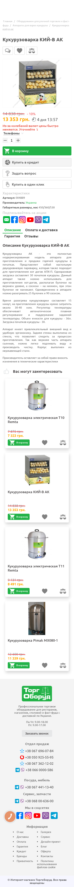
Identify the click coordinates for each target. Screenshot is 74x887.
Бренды (22, 856)
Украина (31, 202)
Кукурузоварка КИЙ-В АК (28, 492)
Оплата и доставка (41, 230)
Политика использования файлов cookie (47, 864)
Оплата (21, 841)
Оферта (46, 851)
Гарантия (12, 236)
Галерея (46, 831)
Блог (44, 846)
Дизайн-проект (50, 841)
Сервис (45, 836)
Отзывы (31, 236)
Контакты (47, 856)
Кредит (21, 851)
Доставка (23, 836)
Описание (12, 230)
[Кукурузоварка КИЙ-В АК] (37, 83)
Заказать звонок (37, 733)
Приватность (25, 860)
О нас (20, 831)
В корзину (20, 151)
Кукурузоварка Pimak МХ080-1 (33, 640)
